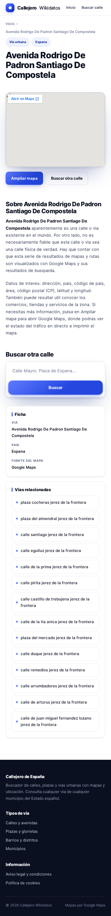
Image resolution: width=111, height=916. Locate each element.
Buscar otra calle (67, 178)
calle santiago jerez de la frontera (52, 534)
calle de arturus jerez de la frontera (54, 702)
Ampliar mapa (24, 178)
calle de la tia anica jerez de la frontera (57, 621)
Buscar (56, 387)
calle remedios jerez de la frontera (53, 669)
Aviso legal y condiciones (29, 874)
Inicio (70, 7)
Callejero (34, 8)
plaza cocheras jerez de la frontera (53, 502)
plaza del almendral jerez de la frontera (57, 518)
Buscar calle (92, 7)
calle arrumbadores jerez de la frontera (57, 685)
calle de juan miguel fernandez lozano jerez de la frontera (56, 721)
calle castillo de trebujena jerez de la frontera (55, 602)
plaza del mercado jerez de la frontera (56, 637)
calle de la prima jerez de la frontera (54, 566)
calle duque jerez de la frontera (50, 653)
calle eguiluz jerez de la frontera (51, 550)
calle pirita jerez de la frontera (49, 582)
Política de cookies (23, 882)
